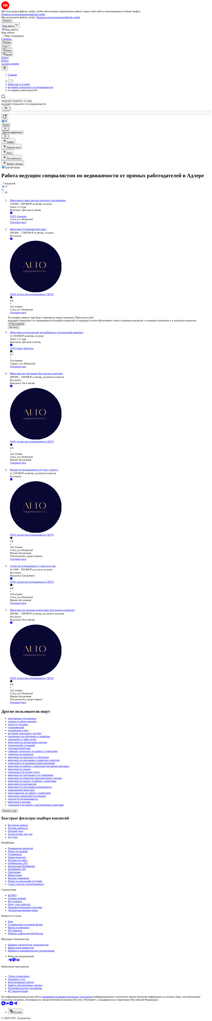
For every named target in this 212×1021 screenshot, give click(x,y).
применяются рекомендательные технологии (67, 996)
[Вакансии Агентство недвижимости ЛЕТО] (109, 267)
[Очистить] (6, 108)
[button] (5, 57)
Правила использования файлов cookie (58, 17)
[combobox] (16, 101)
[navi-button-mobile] (4, 68)
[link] (7, 50)
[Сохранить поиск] (4, 117)
